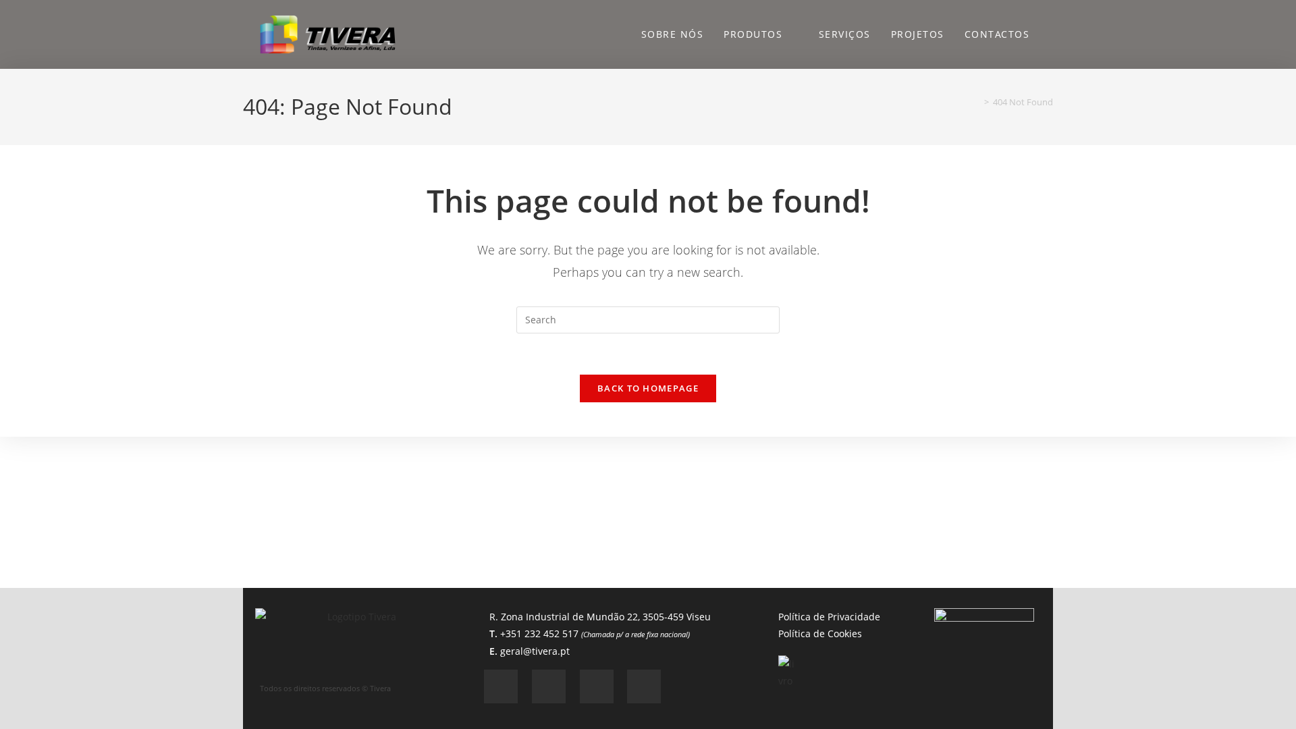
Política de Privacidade (829, 616)
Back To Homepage (648, 388)
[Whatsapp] (597, 686)
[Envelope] (644, 686)
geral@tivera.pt (535, 650)
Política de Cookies (820, 633)
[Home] (976, 102)
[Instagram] (549, 686)
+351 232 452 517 (595, 633)
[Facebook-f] (501, 686)
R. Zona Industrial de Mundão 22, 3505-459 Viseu (600, 616)
